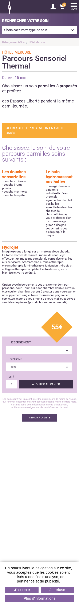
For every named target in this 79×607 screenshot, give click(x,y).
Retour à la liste (39, 417)
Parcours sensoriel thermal (51, 487)
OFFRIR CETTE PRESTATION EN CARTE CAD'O (35, 130)
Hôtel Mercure (37, 42)
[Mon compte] (53, 6)
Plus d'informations (39, 598)
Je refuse (57, 590)
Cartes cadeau (27, 487)
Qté (11, 376)
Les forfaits (39, 524)
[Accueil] (19, 7)
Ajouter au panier (46, 384)
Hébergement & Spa (13, 42)
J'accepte (22, 590)
